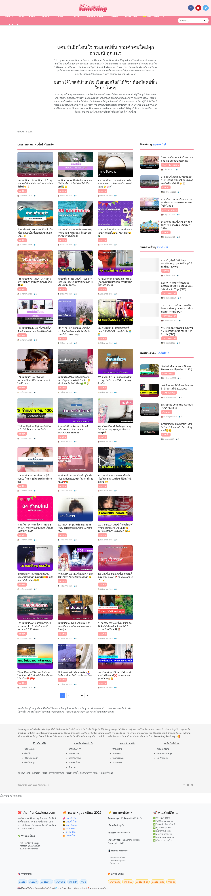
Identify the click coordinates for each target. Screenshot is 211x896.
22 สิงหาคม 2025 (25, 340)
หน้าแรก (9, 15)
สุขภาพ (114, 15)
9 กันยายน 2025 (169, 237)
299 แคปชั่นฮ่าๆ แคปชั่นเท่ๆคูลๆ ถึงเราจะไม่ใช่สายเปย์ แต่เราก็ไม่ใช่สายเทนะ (75, 527)
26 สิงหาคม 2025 (105, 244)
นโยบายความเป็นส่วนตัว (53, 772)
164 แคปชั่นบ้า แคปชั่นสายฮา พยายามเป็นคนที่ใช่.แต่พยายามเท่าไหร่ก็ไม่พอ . (34, 380)
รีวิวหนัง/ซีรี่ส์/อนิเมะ (95, 15)
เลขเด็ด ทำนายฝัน (26, 15)
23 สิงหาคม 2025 (65, 293)
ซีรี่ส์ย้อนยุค (29, 762)
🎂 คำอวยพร (69, 828)
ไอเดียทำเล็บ (162, 757)
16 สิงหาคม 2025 (65, 539)
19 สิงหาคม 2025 (105, 392)
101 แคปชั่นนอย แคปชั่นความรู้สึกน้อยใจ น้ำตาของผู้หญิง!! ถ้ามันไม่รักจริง (34, 478)
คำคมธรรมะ (167, 373)
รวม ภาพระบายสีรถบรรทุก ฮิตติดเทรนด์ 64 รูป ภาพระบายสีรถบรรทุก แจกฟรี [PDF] (177, 308)
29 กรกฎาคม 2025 (170, 416)
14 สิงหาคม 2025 (105, 589)
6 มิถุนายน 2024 (169, 214)
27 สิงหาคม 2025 (25, 244)
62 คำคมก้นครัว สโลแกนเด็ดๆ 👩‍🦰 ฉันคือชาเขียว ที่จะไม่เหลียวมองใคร (75, 673)
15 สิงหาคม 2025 (25, 589)
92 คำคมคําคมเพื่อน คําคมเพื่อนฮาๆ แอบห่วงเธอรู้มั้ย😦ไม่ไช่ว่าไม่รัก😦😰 (115, 232)
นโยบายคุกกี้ (72, 772)
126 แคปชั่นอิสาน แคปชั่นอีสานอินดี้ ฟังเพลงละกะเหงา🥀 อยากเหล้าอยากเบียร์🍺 (115, 577)
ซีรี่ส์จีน (27, 753)
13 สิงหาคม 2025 (65, 638)
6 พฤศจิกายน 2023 (170, 320)
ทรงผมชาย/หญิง (164, 753)
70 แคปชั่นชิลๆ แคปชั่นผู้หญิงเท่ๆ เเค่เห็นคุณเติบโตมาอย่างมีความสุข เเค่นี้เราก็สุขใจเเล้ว (115, 281)
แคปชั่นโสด (74, 762)
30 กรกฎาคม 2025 (170, 397)
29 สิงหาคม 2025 (25, 195)
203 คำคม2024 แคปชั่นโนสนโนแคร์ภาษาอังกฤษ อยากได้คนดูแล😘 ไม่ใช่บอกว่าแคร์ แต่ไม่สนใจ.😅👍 (115, 527)
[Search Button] (206, 20)
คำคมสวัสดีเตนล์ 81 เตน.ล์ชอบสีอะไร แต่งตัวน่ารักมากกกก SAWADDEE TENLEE (73, 429)
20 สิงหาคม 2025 (25, 392)
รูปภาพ (165, 271)
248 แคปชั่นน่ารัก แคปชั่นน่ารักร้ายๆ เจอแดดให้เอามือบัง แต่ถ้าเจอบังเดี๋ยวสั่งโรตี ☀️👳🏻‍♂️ (35, 183)
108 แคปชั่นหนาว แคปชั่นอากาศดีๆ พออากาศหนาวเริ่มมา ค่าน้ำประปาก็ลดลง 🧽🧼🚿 (115, 183)
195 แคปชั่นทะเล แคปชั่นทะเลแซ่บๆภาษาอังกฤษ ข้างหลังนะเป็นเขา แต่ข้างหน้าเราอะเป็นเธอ (75, 232)
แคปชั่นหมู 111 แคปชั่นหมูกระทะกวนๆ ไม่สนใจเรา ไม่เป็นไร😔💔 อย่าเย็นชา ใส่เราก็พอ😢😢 (35, 577)
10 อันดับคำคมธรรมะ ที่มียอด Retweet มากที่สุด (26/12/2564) (176, 367)
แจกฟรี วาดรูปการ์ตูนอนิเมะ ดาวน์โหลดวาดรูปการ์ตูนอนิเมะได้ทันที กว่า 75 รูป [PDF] (177, 286)
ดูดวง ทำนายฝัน (169, 210)
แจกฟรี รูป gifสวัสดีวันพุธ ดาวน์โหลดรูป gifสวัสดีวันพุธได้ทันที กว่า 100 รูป (176, 263)
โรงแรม (75, 15)
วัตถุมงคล (117, 753)
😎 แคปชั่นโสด (70, 821)
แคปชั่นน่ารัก (74, 748)
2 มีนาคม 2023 (168, 169)
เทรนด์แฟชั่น (162, 748)
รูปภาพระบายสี (169, 293)
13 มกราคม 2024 (169, 298)
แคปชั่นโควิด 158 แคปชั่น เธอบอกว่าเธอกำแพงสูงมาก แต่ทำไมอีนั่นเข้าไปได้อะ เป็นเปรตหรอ (75, 281)
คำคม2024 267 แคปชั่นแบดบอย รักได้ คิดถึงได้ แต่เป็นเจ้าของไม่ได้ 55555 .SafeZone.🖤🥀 (114, 626)
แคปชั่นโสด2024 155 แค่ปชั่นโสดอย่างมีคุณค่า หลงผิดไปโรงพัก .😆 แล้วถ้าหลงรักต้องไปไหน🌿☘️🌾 (74, 380)
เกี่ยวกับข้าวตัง (23, 772)
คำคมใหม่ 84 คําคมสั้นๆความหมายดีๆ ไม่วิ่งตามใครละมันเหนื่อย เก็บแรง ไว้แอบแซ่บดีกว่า (35, 527)
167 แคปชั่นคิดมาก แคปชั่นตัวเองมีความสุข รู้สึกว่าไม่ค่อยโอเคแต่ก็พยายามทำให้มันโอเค (34, 626)
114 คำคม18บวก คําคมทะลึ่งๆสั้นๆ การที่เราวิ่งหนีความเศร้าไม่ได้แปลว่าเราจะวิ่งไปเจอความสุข (75, 331)
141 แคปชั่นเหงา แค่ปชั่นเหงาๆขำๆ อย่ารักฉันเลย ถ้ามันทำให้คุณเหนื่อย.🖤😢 (34, 281)
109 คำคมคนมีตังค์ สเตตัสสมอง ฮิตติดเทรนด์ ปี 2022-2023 (177, 387)
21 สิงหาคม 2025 (105, 343)
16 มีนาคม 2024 (169, 275)
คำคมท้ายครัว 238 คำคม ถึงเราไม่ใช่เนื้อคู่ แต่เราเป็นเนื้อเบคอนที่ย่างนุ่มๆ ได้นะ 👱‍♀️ (35, 232)
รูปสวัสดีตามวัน (12, 25)
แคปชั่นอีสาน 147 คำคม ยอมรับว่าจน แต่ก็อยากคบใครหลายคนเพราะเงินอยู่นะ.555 (74, 626)
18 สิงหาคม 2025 (105, 441)
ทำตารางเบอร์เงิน (155, 15)
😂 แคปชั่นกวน (70, 824)
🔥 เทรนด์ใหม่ (69, 835)
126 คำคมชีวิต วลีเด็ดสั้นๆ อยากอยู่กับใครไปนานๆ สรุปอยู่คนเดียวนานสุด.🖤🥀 (114, 429)
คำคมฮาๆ (166, 412)
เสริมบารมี (117, 762)
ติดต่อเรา (36, 772)
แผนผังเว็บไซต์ (107, 772)
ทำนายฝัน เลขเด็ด (170, 165)
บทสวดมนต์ (118, 757)
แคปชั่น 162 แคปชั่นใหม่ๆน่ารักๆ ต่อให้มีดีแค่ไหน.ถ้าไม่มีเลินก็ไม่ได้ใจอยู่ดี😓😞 (75, 183)
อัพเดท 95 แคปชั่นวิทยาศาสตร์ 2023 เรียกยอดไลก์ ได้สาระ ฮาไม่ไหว (176, 225)
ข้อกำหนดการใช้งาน (89, 772)
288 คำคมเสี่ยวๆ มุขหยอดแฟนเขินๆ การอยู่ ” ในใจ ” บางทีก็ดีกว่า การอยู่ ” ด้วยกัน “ (115, 380)
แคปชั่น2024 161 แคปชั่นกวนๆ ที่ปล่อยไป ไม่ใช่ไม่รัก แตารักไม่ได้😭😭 (114, 331)
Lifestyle (131, 15)
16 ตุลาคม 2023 (169, 343)
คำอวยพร (60, 15)
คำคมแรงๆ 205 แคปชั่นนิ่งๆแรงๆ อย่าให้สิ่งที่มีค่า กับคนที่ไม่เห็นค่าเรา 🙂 (75, 575)
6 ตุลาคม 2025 (168, 439)
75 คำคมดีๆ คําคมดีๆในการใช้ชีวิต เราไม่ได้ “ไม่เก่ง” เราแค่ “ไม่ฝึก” (34, 427)
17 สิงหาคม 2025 (65, 490)
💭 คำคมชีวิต (69, 831)
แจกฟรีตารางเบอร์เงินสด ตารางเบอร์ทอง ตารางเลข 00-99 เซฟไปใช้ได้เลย (177, 202)
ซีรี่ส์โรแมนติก (31, 757)
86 (82, 695)
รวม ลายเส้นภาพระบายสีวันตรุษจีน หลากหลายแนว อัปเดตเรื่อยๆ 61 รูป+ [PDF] (177, 331)
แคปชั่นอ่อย (73, 753)
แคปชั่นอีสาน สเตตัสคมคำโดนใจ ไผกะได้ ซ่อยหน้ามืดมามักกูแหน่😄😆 (176, 427)
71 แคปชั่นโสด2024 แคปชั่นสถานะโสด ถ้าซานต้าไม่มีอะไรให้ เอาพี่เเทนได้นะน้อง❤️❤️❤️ (35, 675)
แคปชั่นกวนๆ (74, 757)
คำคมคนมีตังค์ (169, 393)
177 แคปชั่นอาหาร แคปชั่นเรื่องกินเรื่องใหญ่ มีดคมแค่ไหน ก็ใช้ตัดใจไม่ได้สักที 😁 (115, 478)
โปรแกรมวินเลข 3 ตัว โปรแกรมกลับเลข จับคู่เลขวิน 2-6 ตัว (177, 159)
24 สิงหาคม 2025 (25, 293)
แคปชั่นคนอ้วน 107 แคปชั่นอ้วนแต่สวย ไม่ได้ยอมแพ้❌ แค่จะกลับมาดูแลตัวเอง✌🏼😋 (114, 675)
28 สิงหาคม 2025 (65, 195)
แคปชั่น (45, 15)
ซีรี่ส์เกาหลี (29, 748)
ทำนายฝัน (117, 748)
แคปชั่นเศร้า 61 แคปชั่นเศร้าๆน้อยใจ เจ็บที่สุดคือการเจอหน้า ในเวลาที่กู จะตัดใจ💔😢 (75, 478)
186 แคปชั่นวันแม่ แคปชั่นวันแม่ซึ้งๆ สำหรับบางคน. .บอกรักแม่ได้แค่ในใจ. (35, 329)
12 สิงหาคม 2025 (65, 684)
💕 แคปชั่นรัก (69, 818)
